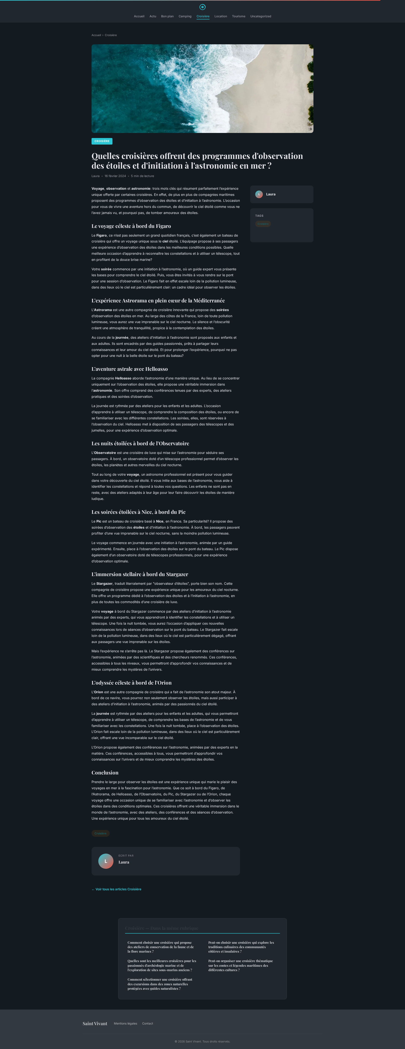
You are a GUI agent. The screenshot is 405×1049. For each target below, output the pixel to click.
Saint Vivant (95, 1023)
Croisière (203, 16)
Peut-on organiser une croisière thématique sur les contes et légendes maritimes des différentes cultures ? (240, 965)
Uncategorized (260, 16)
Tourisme (238, 16)
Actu (153, 16)
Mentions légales (125, 1023)
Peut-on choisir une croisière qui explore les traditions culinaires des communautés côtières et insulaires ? (241, 947)
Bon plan (167, 16)
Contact (147, 1023)
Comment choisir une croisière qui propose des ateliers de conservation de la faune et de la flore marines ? (161, 947)
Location (221, 16)
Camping (185, 16)
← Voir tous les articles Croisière (116, 889)
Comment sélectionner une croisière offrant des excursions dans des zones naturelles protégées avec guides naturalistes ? (160, 984)
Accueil (139, 16)
